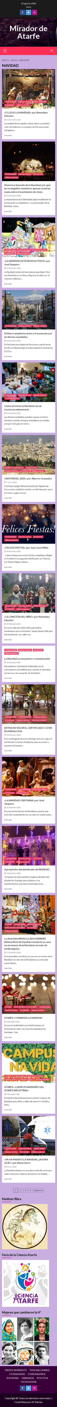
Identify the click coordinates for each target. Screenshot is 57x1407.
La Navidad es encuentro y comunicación (27, 658)
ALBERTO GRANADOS (14, 468)
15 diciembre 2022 (14, 413)
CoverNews (20, 1401)
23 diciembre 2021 (14, 735)
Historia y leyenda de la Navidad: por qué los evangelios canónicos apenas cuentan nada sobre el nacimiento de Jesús (27, 188)
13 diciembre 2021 (14, 873)
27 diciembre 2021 (14, 624)
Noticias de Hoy (25, 102)
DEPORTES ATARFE (35, 1076)
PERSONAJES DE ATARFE (15, 928)
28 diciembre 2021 (14, 551)
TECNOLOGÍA (28, 1381)
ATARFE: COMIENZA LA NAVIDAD (23, 1017)
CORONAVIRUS (25, 717)
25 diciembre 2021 (14, 662)
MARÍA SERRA (39, 1149)
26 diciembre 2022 (14, 120)
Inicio (28, 7)
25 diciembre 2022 (14, 196)
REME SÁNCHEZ (40, 102)
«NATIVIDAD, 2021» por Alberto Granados (28, 478)
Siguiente (38, 1190)
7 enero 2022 (12, 482)
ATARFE (8, 924)
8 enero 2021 (12, 1167)
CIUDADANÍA (10, 102)
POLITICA (38, 858)
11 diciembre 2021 (14, 952)
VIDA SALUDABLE (12, 398)
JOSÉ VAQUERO (25, 250)
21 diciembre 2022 (14, 268)
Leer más (8, 135)
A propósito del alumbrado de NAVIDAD (27, 869)
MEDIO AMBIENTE (16, 1370)
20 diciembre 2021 (14, 807)
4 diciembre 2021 (13, 1022)
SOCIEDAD (9, 105)
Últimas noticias (23, 105)
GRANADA (28, 1377)
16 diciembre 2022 (14, 341)
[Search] (52, 50)
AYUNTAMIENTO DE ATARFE (25, 1007)
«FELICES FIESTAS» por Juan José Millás (26, 547)
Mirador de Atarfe (28, 32)
